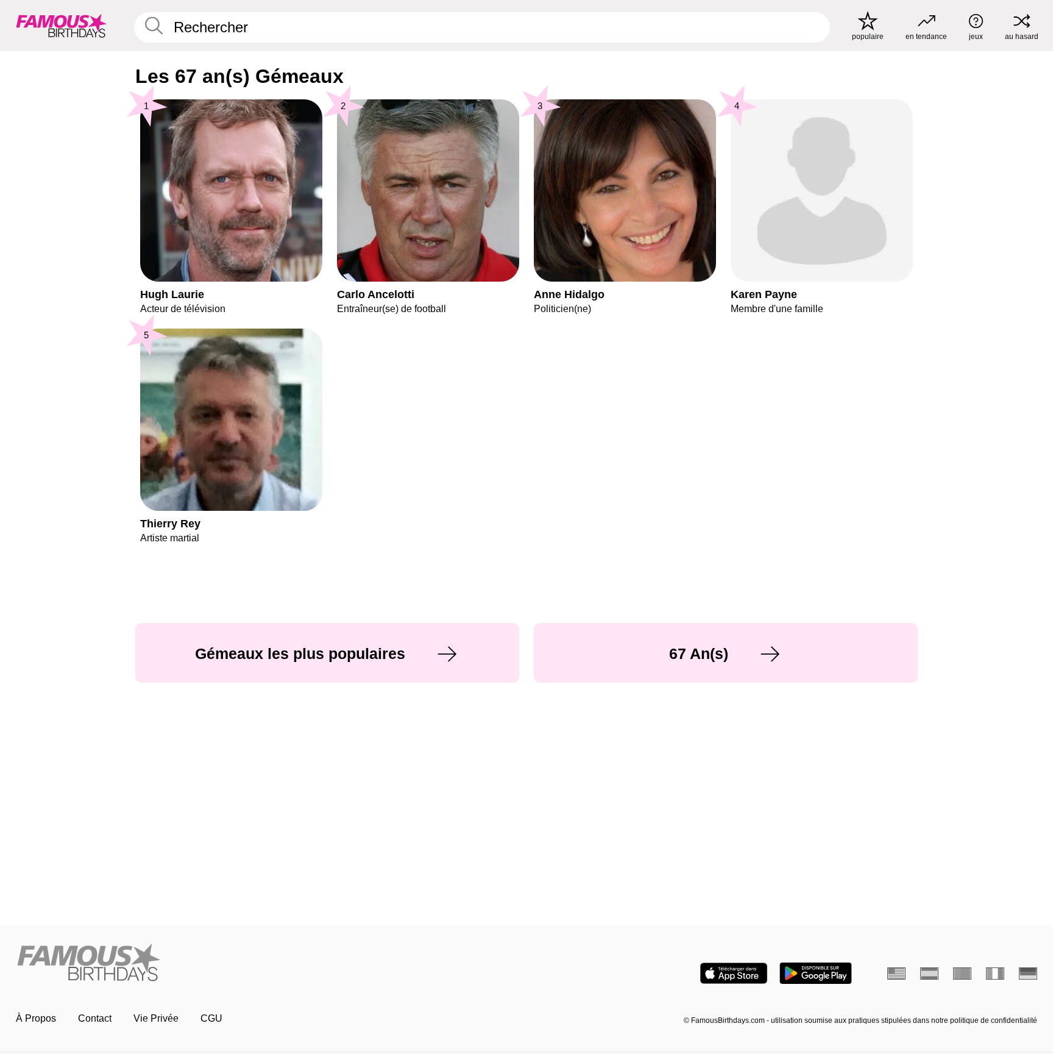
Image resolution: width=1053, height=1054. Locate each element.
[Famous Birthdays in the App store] (734, 973)
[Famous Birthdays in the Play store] (815, 973)
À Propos (36, 1018)
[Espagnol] (929, 973)
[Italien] (995, 973)
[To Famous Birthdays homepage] (61, 26)
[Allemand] (1028, 973)
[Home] (267, 963)
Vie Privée (156, 1018)
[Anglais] (896, 973)
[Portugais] (962, 973)
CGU (211, 1018)
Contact (95, 1018)
